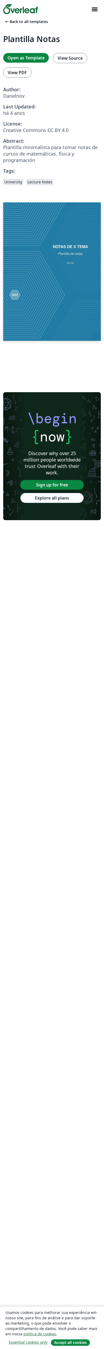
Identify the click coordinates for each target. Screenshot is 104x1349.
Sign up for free (52, 485)
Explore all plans (52, 498)
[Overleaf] (20, 9)
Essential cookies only (28, 1342)
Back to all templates (26, 21)
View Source (70, 58)
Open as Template (26, 58)
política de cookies (39, 1333)
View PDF (17, 72)
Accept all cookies (70, 1342)
